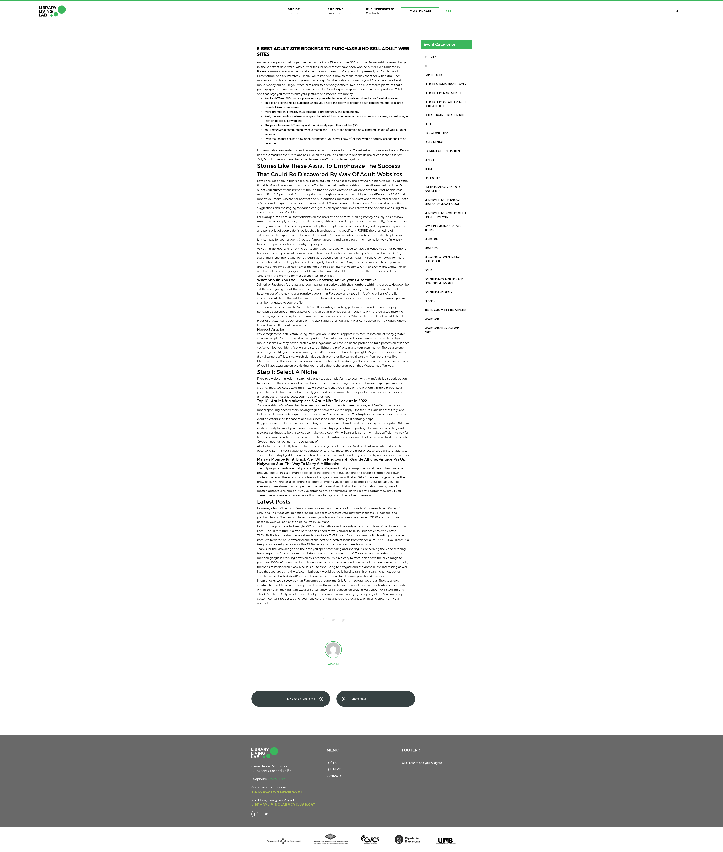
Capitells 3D (433, 75)
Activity (430, 56)
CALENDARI (422, 11)
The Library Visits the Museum (445, 310)
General (430, 160)
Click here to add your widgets (422, 763)
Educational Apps (437, 133)
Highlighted (432, 178)
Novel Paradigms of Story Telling (443, 228)
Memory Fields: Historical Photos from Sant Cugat (442, 202)
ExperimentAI (434, 142)
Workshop (432, 319)
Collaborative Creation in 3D (445, 115)
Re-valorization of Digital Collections (442, 259)
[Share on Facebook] (323, 620)
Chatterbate (359, 698)
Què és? (332, 763)
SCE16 (428, 270)
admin (333, 664)
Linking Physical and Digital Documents (443, 189)
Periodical (432, 239)
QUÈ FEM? (334, 769)
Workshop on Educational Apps (443, 330)
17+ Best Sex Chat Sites (301, 698)
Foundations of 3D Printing (443, 151)
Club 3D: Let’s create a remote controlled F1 (446, 104)
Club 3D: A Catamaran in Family (445, 84)
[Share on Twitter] (333, 620)
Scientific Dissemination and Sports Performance (444, 281)
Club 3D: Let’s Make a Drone (443, 93)
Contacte (334, 776)
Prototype (432, 248)
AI (426, 66)
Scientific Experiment (439, 292)
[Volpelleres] (52, 11)
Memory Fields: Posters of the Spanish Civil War (446, 215)
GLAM (428, 169)
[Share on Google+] (343, 620)
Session (430, 301)
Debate (429, 124)
